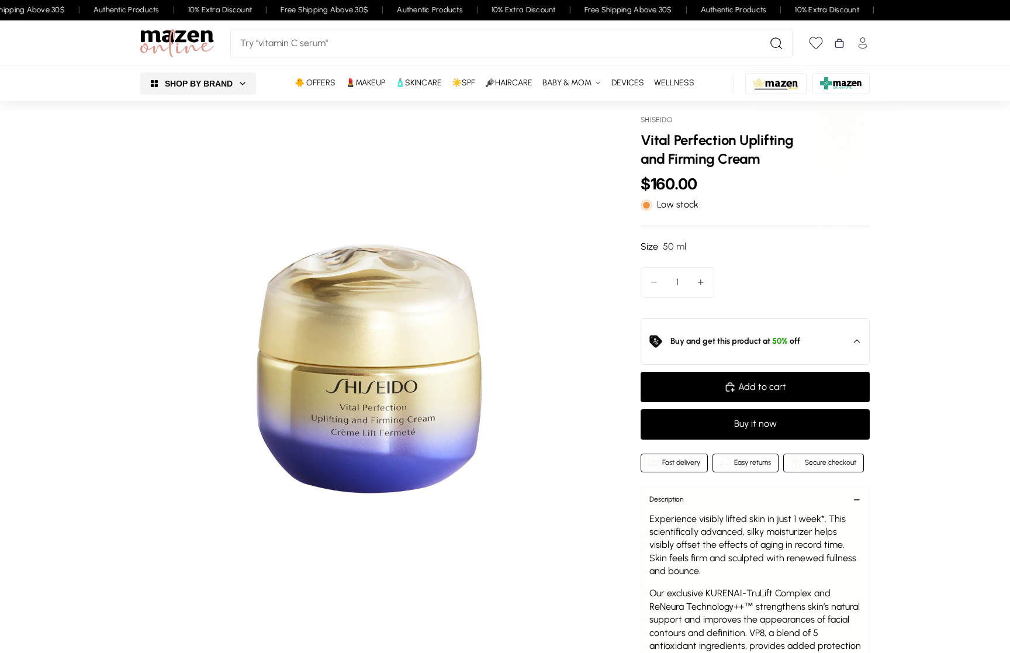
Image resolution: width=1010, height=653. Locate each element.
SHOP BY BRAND (199, 83)
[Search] (776, 43)
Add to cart (762, 386)
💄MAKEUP (365, 83)
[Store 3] (841, 83)
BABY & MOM (567, 83)
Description (666, 499)
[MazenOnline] (177, 43)
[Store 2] (776, 83)
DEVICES (627, 83)
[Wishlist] (816, 43)
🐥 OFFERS (315, 83)
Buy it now (755, 423)
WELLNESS (674, 83)
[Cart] (839, 43)
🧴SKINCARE (418, 83)
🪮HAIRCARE (508, 83)
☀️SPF (463, 83)
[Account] (863, 43)
